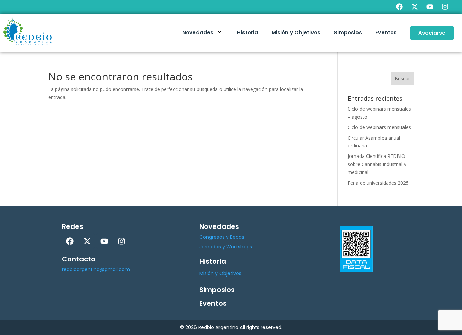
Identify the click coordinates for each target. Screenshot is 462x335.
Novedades (197, 32)
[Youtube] (430, 7)
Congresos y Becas (221, 237)
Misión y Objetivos (296, 32)
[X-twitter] (414, 7)
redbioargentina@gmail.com (96, 269)
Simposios (348, 32)
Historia (247, 32)
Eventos (386, 32)
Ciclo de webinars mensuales (379, 127)
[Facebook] (399, 7)
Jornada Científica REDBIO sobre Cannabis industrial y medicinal (377, 164)
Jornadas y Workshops (225, 246)
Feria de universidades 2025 (378, 183)
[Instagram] (445, 7)
